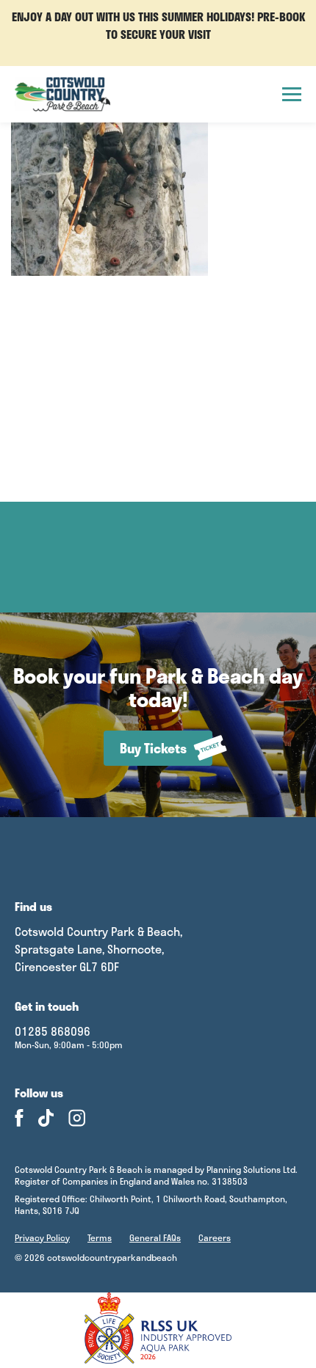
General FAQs (155, 1237)
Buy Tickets (153, 748)
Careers (214, 1237)
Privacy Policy (42, 1237)
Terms (99, 1237)
